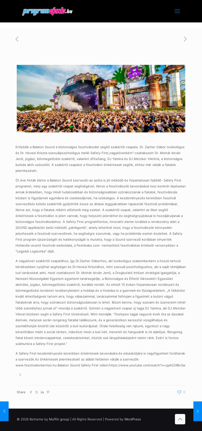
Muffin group (59, 419)
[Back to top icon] (180, 419)
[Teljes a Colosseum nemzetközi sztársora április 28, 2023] (197, 411)
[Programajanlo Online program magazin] (47, 11)
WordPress (132, 419)
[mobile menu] (177, 11)
